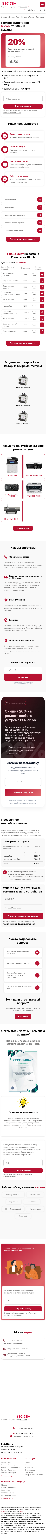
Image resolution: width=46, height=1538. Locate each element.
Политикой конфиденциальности (20, 112)
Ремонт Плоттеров (8, 1473)
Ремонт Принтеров (8, 1470)
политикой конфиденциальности (23, 683)
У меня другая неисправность (23, 239)
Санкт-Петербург (8, 1488)
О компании (30, 1470)
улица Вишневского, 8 (24, 1433)
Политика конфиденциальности (34, 1474)
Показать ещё (23, 528)
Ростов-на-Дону (7, 1493)
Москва (4, 1485)
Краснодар (5, 1490)
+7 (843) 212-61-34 (36, 10)
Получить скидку (21, 792)
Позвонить (23, 1016)
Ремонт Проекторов (9, 1465)
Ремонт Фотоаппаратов (10, 1467)
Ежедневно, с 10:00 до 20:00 (24, 1436)
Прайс (27, 1462)
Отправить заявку (23, 106)
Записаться (23, 677)
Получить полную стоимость (23, 916)
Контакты (29, 1467)
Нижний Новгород (8, 1495)
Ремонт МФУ (6, 1462)
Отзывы (28, 1465)
